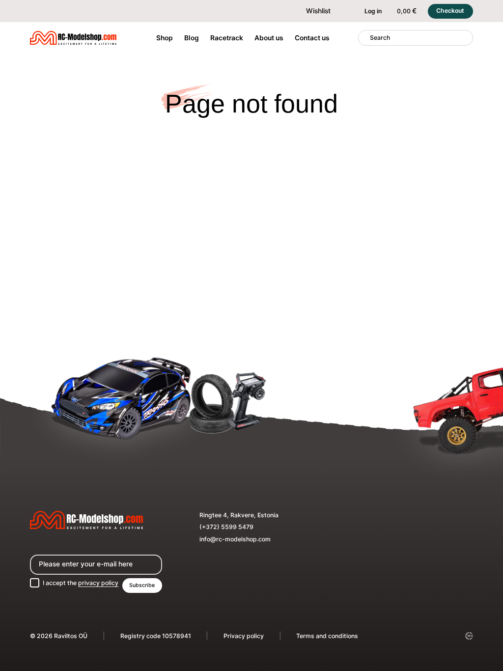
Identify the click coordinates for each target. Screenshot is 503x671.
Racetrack (226, 38)
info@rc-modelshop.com (235, 539)
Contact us (312, 38)
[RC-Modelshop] (73, 39)
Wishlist (318, 11)
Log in (373, 11)
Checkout (450, 10)
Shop (164, 38)
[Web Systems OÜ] (469, 636)
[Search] (364, 37)
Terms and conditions (327, 636)
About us (268, 38)
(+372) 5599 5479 (226, 527)
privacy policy (98, 583)
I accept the (80, 583)
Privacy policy (244, 636)
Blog (191, 38)
